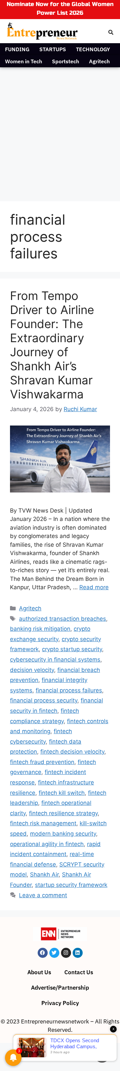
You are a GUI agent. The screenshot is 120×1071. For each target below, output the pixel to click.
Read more (94, 587)
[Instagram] (66, 953)
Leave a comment (43, 895)
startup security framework (71, 885)
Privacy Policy (60, 1003)
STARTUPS (52, 49)
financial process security (43, 700)
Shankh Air (44, 874)
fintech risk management (43, 823)
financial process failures (69, 690)
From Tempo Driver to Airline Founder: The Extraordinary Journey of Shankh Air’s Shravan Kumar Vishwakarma (52, 345)
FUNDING (17, 49)
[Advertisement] (60, 131)
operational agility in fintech (47, 844)
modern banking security (63, 833)
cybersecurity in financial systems (55, 659)
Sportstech (65, 61)
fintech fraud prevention (42, 762)
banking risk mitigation (40, 628)
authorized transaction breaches (62, 618)
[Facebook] (43, 953)
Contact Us (78, 972)
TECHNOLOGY (93, 49)
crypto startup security (72, 649)
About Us (39, 972)
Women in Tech (23, 61)
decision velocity (32, 670)
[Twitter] (54, 953)
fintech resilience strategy (63, 813)
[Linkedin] (78, 953)
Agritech (99, 61)
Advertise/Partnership (60, 987)
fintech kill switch (62, 792)
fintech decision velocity (72, 751)
